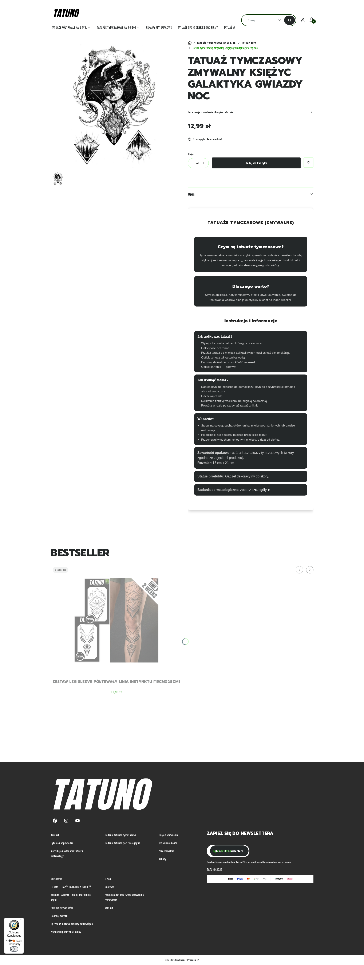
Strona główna (190, 43)
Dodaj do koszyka (256, 163)
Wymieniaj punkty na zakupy (66, 931)
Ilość (191, 154)
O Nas (107, 878)
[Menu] (21, 920)
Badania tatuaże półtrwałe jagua (122, 843)
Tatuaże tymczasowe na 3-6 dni (216, 42)
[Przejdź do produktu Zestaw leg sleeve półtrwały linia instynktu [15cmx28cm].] (116, 620)
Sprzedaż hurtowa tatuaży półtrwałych (72, 923)
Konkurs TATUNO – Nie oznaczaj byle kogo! (71, 897)
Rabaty (162, 859)
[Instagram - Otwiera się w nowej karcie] (66, 820)
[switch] (14, 949)
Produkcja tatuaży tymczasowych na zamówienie (124, 897)
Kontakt (55, 835)
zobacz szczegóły (254, 490)
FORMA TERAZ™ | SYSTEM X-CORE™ (71, 886)
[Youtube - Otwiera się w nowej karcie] (77, 820)
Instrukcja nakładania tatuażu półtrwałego (67, 853)
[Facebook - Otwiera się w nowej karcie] (55, 820)
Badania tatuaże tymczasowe (120, 835)
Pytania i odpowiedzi (62, 843)
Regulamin (56, 878)
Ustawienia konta (167, 843)
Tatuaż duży (248, 42)
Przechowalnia (166, 851)
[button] (289, 20)
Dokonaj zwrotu (59, 915)
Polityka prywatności (62, 907)
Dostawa (109, 886)
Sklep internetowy (180, 959)
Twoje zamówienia (168, 835)
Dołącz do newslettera (229, 851)
